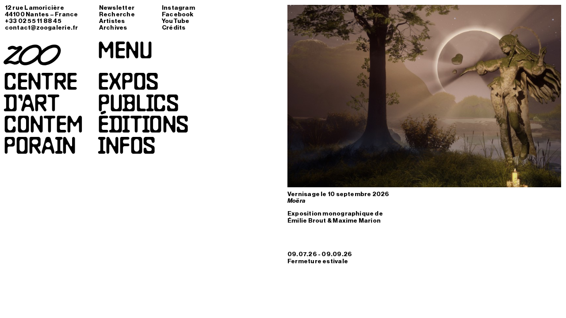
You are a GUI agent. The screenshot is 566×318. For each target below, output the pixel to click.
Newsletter (116, 8)
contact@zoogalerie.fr (41, 28)
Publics (138, 105)
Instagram (178, 8)
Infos (126, 148)
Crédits (174, 28)
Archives (113, 28)
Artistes (112, 21)
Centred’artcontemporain (43, 116)
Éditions (143, 126)
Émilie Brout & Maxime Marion (334, 221)
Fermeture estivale (317, 261)
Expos (128, 84)
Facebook (178, 14)
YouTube (176, 21)
